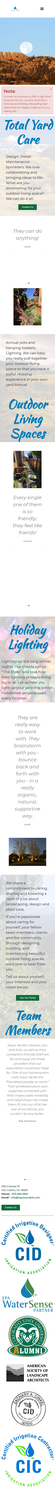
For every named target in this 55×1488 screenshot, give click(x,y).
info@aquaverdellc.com (25, 1197)
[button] (42, 9)
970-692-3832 (20, 1194)
